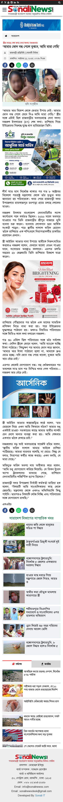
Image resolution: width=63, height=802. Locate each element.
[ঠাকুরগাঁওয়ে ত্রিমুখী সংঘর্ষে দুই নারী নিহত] (31, 552)
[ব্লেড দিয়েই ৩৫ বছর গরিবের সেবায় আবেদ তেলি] (31, 636)
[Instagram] (11, 2)
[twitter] (5, 2)
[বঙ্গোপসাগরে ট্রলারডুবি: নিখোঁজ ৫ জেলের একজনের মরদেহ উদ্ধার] (31, 568)
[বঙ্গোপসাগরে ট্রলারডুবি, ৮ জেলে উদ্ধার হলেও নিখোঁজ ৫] (31, 653)
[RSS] (18, 2)
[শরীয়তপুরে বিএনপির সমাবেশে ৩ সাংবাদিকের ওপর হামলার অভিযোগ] (31, 619)
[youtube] (8, 2)
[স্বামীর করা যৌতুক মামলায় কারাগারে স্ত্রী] (31, 602)
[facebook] (2, 2)
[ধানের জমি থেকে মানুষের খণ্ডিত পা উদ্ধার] (31, 535)
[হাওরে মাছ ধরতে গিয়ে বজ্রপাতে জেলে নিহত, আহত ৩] (31, 585)
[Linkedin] (15, 2)
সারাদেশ (15, 35)
